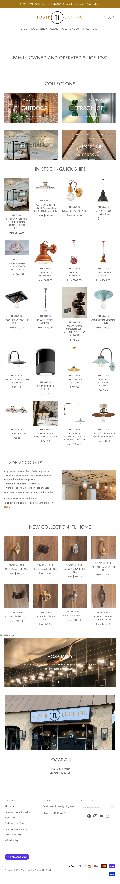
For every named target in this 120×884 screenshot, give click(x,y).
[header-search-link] (104, 17)
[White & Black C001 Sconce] (16, 359)
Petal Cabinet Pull (16, 569)
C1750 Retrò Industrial (103, 212)
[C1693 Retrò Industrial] (45, 252)
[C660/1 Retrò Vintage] (45, 299)
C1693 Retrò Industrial (45, 274)
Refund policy (11, 840)
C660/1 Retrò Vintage (45, 321)
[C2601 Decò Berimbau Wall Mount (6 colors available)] (74, 302)
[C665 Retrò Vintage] (74, 190)
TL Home (96, 28)
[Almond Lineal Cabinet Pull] (103, 596)
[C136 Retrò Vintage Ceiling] (16, 299)
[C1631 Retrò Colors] (74, 359)
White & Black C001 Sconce (16, 381)
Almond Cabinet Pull (74, 570)
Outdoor (75, 28)
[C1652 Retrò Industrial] (74, 252)
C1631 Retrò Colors (74, 381)
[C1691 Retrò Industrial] (103, 252)
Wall (64, 28)
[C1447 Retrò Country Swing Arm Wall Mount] (74, 413)
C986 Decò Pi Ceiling (45, 387)
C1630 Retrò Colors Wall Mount (103, 382)
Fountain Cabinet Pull (46, 618)
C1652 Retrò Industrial (74, 274)
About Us (9, 806)
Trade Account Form (15, 823)
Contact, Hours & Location (18, 812)
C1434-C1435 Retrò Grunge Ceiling (103, 435)
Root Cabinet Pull (45, 569)
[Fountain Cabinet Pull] (45, 596)
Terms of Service (13, 834)
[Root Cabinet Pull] (45, 548)
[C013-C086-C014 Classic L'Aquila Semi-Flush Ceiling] (45, 187)
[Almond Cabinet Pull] (74, 548)
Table (86, 28)
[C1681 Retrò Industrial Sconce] (45, 413)
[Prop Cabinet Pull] (74, 596)
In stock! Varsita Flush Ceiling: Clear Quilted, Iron (16, 223)
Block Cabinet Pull (17, 616)
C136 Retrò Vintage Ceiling (17, 321)
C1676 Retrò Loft (16, 433)
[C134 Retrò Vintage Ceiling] (103, 299)
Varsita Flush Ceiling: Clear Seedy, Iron (17, 266)
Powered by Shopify (43, 870)
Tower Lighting (17, 565)
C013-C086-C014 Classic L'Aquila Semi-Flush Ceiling (45, 208)
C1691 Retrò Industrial (103, 274)
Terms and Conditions (16, 829)
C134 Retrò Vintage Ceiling (103, 321)
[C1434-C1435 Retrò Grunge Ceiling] (103, 413)
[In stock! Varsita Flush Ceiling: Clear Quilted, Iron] (16, 194)
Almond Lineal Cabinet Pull (103, 618)
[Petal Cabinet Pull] (16, 548)
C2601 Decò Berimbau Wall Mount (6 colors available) (74, 330)
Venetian (16, 215)
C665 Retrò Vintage (74, 211)
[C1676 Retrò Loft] (16, 413)
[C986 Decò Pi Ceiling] (45, 362)
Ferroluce (45, 201)
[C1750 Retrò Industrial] (103, 190)
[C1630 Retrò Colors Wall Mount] (103, 359)
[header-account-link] (108, 17)
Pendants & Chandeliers (33, 28)
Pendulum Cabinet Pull (103, 568)
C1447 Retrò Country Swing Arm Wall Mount (74, 436)
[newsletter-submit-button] (112, 807)
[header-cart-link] (113, 17)
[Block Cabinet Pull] (16, 596)
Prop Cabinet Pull (74, 615)
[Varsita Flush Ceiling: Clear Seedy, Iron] (16, 247)
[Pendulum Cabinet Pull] (103, 547)
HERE (7, 507)
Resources (10, 817)
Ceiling (54, 28)
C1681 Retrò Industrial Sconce (46, 435)
